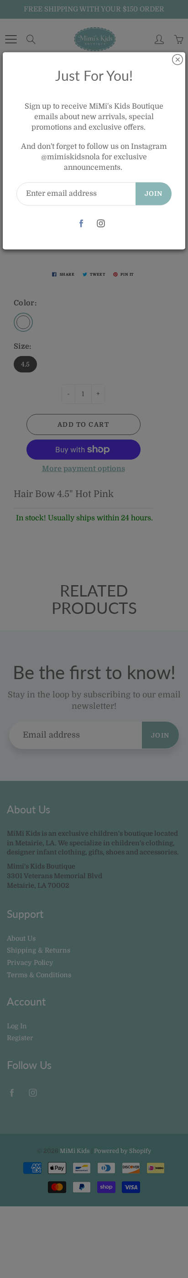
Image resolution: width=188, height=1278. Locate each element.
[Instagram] (101, 223)
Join (153, 193)
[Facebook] (81, 223)
